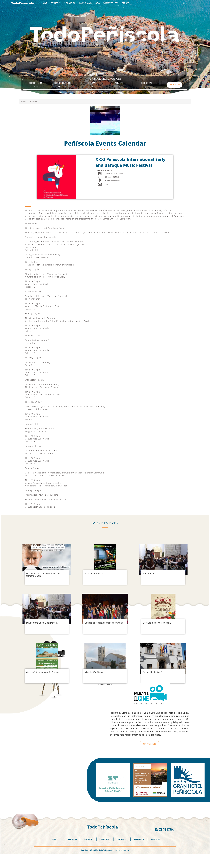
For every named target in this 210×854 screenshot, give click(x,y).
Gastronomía (85, 3)
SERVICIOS (122, 839)
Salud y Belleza (110, 3)
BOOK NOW (174, 85)
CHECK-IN (34, 83)
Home (44, 3)
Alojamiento (69, 3)
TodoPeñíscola (22, 3)
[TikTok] (165, 829)
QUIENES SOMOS (71, 839)
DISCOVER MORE (149, 744)
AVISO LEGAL (155, 839)
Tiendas (125, 3)
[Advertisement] (105, 807)
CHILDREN (146, 83)
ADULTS (119, 83)
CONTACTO (105, 839)
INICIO (54, 839)
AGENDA (33, 101)
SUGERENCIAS (139, 839)
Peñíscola (55, 3)
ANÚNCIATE (88, 839)
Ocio (97, 3)
